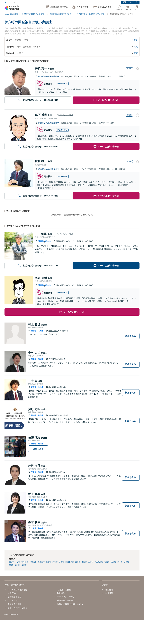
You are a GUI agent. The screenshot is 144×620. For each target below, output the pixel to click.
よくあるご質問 (14, 604)
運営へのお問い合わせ (17, 608)
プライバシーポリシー (67, 597)
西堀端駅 (60, 241)
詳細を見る (130, 336)
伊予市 (61, 562)
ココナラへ (11, 2)
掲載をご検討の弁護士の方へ (70, 604)
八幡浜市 (33, 562)
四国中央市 (69, 562)
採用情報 (109, 593)
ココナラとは (13, 600)
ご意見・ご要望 (64, 589)
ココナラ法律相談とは (17, 589)
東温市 (84, 562)
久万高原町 (99, 562)
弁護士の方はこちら (130, 2)
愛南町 (24, 565)
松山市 (48, 241)
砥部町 (113, 562)
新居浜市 (41, 562)
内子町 (119, 562)
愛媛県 (41, 241)
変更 (136, 40)
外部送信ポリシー (65, 600)
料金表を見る (62, 83)
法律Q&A (12, 593)
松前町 (107, 562)
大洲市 (40, 331)
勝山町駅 (60, 285)
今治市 (17, 562)
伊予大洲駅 (53, 331)
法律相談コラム (14, 597)
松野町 (11, 565)
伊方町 (41, 76)
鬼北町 (17, 565)
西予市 (77, 562)
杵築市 (40, 528)
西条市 (48, 562)
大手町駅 (52, 359)
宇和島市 (25, 562)
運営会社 (109, 589)
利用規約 (61, 593)
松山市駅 (52, 387)
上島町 (90, 562)
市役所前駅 (53, 415)
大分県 (33, 528)
